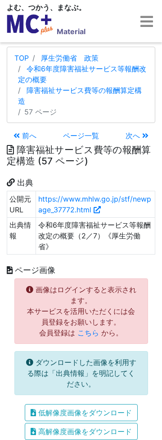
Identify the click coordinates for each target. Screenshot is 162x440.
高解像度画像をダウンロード (84, 431)
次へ (134, 135)
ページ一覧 (81, 135)
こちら (88, 332)
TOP (21, 57)
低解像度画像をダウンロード (84, 412)
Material (71, 31)
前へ (28, 135)
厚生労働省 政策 (70, 57)
